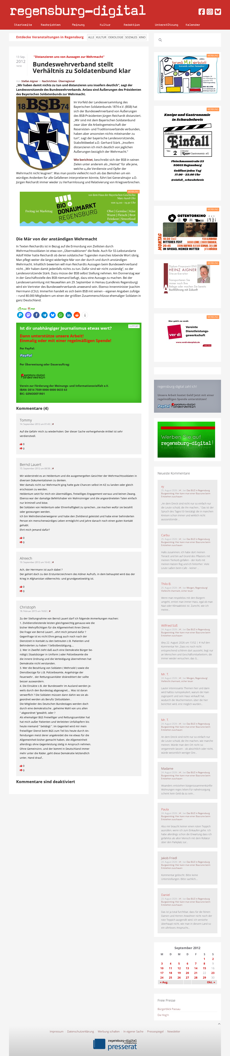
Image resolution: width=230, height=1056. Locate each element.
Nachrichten (51, 25)
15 (204, 968)
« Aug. (164, 982)
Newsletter (173, 1031)
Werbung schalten (109, 1031)
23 (213, 973)
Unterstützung (166, 25)
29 (204, 977)
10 (162, 968)
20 (187, 973)
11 (170, 968)
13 (187, 968)
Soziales (131, 37)
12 (179, 968)
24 (162, 977)
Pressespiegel (155, 1031)
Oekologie (115, 37)
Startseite (23, 25)
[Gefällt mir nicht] (21, 448)
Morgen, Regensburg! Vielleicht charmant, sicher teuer (184, 589)
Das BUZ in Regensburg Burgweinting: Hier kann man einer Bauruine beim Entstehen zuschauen (185, 493)
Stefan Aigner (29, 81)
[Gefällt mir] (21, 444)
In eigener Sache (133, 1031)
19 (179, 973)
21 (195, 973)
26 (179, 977)
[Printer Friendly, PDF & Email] (26, 308)
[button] (20, 315)
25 (170, 977)
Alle (91, 37)
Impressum (56, 1031)
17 (162, 973)
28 (195, 977)
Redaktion (132, 25)
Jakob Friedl (169, 858)
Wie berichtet (83, 160)
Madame (167, 768)
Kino (142, 37)
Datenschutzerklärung (80, 1031)
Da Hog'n (163, 1015)
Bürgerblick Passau (169, 1009)
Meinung (78, 25)
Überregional (66, 81)
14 (195, 968)
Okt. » (211, 982)
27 (187, 977)
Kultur (105, 25)
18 (170, 973)
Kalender (193, 25)
